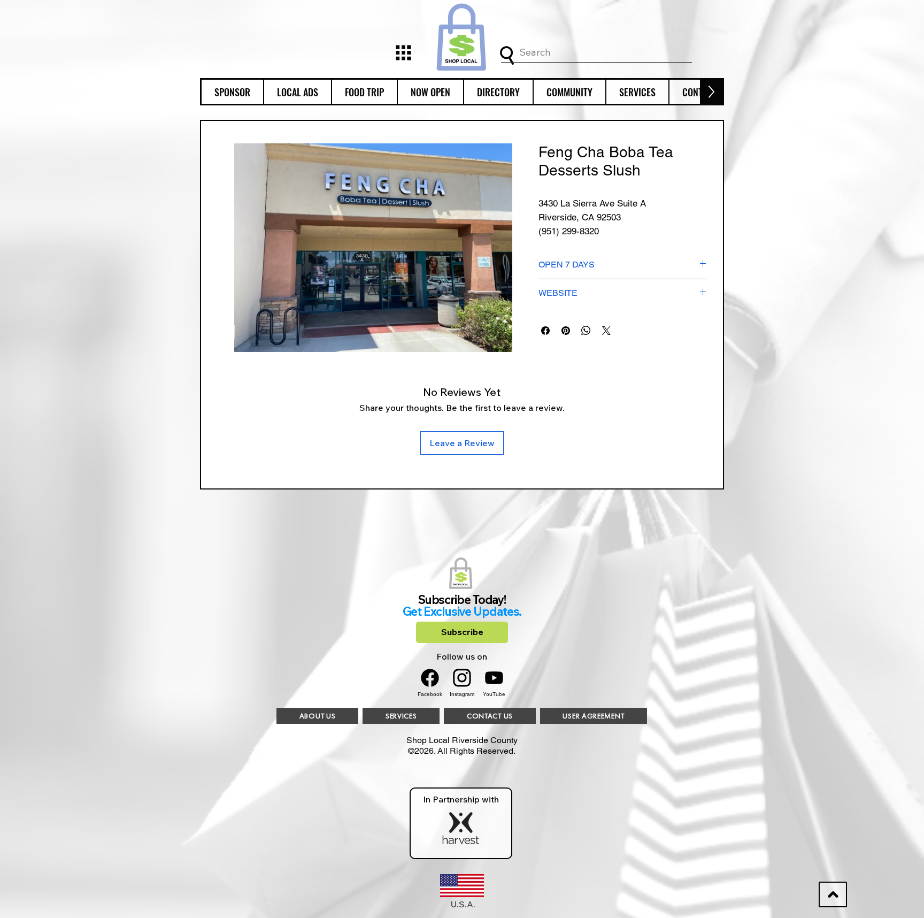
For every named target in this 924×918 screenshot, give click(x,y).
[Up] (833, 894)
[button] (232, 91)
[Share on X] (606, 330)
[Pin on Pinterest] (565, 330)
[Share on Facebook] (545, 330)
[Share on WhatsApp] (586, 330)
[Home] (403, 52)
